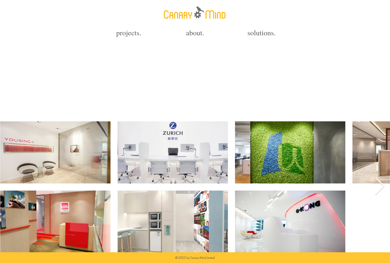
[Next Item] (379, 186)
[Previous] (17, 186)
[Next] (372, 186)
